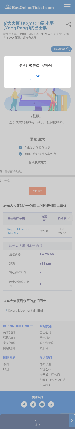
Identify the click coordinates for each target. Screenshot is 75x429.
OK (37, 76)
